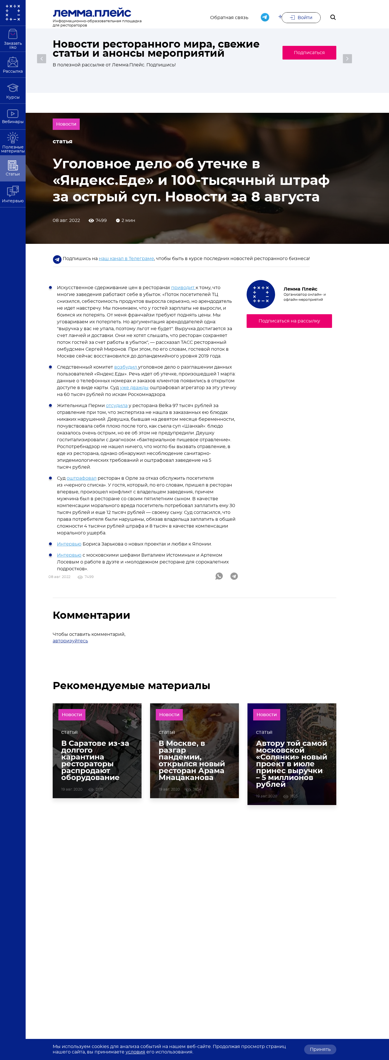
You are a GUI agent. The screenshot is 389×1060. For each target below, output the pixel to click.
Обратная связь (229, 17)
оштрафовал (82, 478)
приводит (183, 287)
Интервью (69, 544)
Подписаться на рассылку (289, 321)
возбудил (126, 367)
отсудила (117, 405)
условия (135, 1052)
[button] (41, 58)
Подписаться (309, 52)
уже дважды (134, 387)
